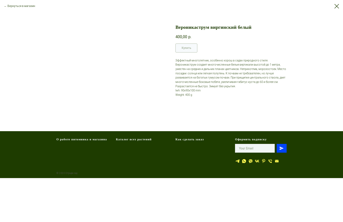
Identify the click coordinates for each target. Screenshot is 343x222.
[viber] (250, 161)
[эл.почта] (276, 161)
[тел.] (270, 161)
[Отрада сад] (237, 161)
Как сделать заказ (189, 139)
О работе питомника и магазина (81, 139)
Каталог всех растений (134, 139)
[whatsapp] (244, 161)
